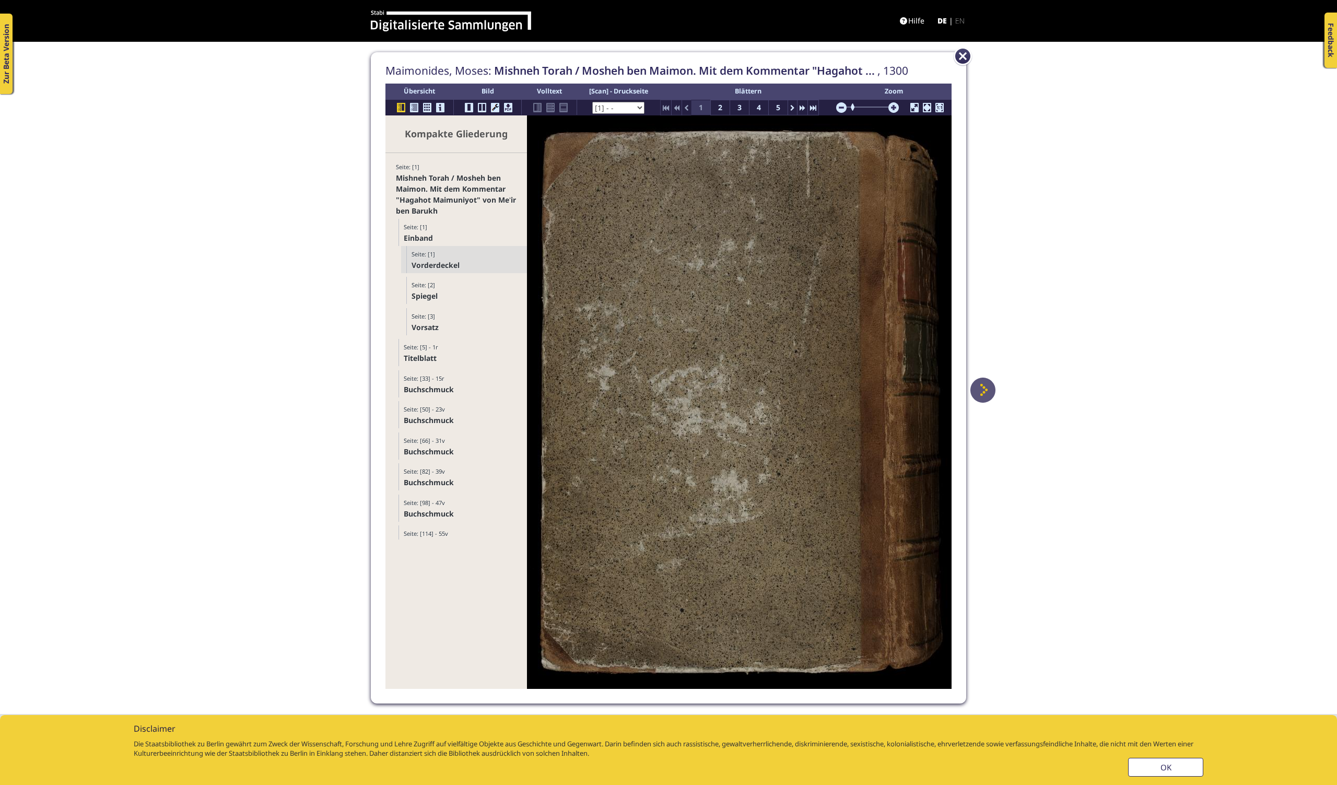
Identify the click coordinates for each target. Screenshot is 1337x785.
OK (1165, 767)
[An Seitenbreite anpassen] (927, 107)
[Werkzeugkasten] (495, 107)
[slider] (856, 107)
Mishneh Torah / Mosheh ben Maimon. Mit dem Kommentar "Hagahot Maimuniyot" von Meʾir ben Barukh (456, 194)
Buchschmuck (429, 389)
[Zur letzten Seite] (813, 107)
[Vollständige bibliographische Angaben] (440, 107)
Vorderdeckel (436, 265)
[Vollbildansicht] (914, 107)
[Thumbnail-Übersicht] (427, 107)
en (960, 21)
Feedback (1331, 40)
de (942, 21)
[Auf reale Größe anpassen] (939, 107)
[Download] (508, 107)
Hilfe (916, 21)
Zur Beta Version (6, 54)
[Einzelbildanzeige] (469, 107)
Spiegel (425, 296)
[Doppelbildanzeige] (482, 107)
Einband (418, 238)
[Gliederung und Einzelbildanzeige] (401, 107)
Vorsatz (425, 327)
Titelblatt (420, 358)
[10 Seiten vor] (802, 107)
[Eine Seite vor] (982, 390)
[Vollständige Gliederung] (414, 107)
